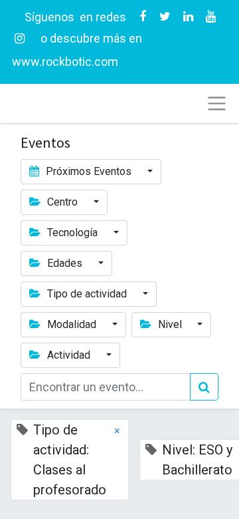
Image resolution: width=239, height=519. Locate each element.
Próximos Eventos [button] (88, 171)
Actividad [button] (68, 355)
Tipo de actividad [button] (86, 293)
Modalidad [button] (71, 324)
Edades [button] (64, 263)
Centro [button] (62, 202)
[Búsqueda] (204, 387)
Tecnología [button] (72, 232)
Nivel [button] (170, 324)
